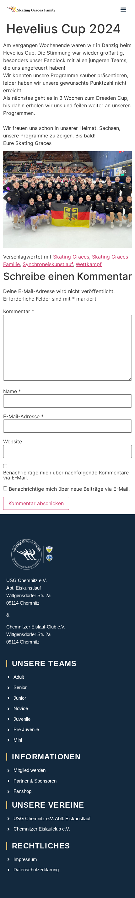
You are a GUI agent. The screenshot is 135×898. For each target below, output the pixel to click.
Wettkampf (89, 264)
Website (12, 441)
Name (12, 391)
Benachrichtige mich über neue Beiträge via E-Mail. (69, 488)
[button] (123, 9)
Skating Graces (71, 257)
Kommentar (18, 311)
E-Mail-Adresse (23, 416)
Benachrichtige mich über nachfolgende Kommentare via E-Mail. (66, 475)
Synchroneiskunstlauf (48, 264)
